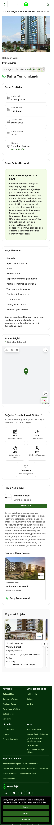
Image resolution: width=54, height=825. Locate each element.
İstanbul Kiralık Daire (27, 774)
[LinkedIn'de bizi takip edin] (29, 793)
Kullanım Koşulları (34, 729)
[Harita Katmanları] (44, 399)
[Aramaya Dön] (4, 4)
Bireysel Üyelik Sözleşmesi (37, 734)
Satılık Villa (43, 769)
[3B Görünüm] (16, 349)
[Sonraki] (18, 4)
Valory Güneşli (13, 647)
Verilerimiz (7, 719)
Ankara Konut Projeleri (12, 764)
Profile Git (26, 506)
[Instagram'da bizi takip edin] (6, 793)
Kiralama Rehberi (10, 704)
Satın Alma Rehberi (10, 699)
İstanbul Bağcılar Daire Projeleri (18, 11)
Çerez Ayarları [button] (32, 745)
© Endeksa (45, 403)
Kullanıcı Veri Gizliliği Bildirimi (35, 750)
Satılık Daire (8, 769)
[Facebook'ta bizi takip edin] (14, 793)
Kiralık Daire (20, 769)
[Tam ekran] (45, 349)
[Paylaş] (48, 4)
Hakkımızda (32, 694)
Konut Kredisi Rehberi (11, 709)
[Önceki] (11, 4)
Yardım (30, 704)
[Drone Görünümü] (11, 349)
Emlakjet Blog (8, 694)
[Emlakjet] (11, 786)
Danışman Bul (8, 729)
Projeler (6, 734)
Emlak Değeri (8, 714)
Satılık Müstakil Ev (30, 764)
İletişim (30, 699)
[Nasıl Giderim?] (45, 393)
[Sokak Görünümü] (6, 349)
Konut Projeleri (9, 779)
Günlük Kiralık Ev (9, 774)
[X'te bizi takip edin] (21, 793)
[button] (26, 34)
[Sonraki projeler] (44, 644)
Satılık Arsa (32, 769)
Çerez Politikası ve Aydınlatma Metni (34, 739)
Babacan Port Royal (17, 586)
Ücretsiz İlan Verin (10, 739)
